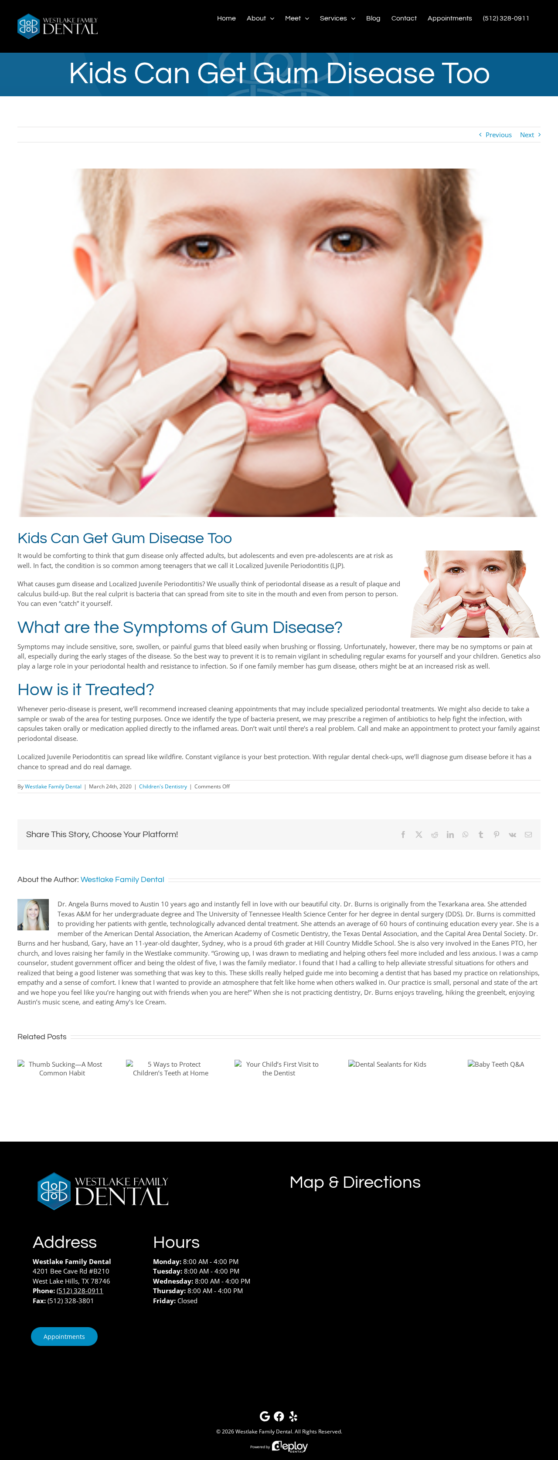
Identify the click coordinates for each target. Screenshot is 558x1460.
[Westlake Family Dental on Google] (264, 1418)
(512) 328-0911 (80, 1290)
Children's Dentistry (163, 786)
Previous (499, 134)
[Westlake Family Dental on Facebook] (279, 1418)
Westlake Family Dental (53, 786)
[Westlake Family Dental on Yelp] (293, 1418)
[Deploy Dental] (290, 1446)
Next (527, 134)
